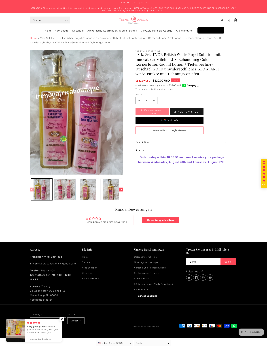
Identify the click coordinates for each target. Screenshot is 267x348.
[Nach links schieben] (32, 189)
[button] (50, 20)
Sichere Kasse (141, 278)
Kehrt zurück (141, 289)
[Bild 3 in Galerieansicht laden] (88, 189)
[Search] (66, 20)
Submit (228, 261)
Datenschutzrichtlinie (145, 256)
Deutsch (74, 320)
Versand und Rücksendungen (150, 267)
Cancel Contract (147, 295)
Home (33, 38)
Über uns (87, 273)
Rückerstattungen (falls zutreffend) (153, 284)
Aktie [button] (141, 150)
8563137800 (48, 270)
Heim (85, 256)
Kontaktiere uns (90, 278)
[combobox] (50, 20)
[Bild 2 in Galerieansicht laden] (65, 189)
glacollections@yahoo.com (59, 263)
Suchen (86, 262)
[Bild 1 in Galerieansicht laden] (41, 189)
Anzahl (139, 94)
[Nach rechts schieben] (121, 189)
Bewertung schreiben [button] (160, 220)
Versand (140, 89)
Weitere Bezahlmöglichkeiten (169, 130)
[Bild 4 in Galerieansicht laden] (111, 189)
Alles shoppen (89, 267)
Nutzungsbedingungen (146, 262)
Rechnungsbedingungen (147, 273)
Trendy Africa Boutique (149, 326)
